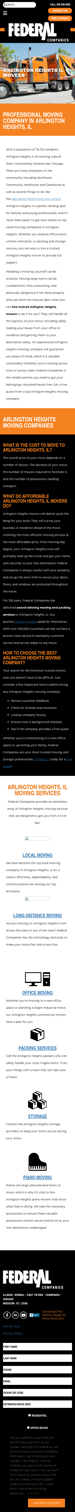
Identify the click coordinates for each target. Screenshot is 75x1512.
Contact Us (60, 11)
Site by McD (11, 1326)
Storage (37, 1116)
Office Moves (39, 1428)
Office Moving (37, 992)
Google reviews (25, 622)
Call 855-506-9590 (60, 4)
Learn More (32, 1493)
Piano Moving (37, 1177)
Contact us (42, 759)
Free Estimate (60, 18)
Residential (39, 1416)
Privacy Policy (13, 1333)
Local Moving (37, 855)
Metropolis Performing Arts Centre (35, 199)
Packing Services (38, 1047)
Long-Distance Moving (37, 915)
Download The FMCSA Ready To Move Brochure (54, 1315)
